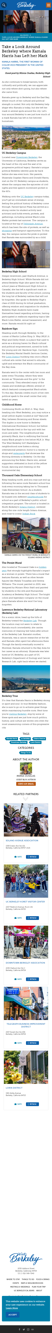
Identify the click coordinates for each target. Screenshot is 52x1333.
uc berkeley (25, 738)
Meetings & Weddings (20, 1287)
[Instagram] (28, 1329)
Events (16, 1283)
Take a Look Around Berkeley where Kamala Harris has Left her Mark (25, 38)
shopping (7, 231)
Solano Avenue (39, 738)
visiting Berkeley (17, 714)
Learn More (12, 1308)
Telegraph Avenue (33, 224)
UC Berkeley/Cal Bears (24, 1291)
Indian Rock (28, 514)
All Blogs (24, 35)
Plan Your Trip (39, 1287)
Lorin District (13, 357)
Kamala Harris (12, 738)
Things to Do (28, 1279)
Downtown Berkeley (26, 157)
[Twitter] (23, 1329)
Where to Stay (13, 1279)
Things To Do (26, 753)
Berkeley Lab (30, 621)
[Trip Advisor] (32, 1329)
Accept (12, 1315)
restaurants (19, 453)
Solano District (27, 507)
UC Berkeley (27, 197)
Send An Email (26, 784)
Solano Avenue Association (22, 841)
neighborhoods (35, 497)
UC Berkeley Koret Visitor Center (25, 902)
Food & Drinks (42, 1279)
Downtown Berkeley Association (25, 963)
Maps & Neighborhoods (32, 1283)
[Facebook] (19, 1329)
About (39, 1291)
